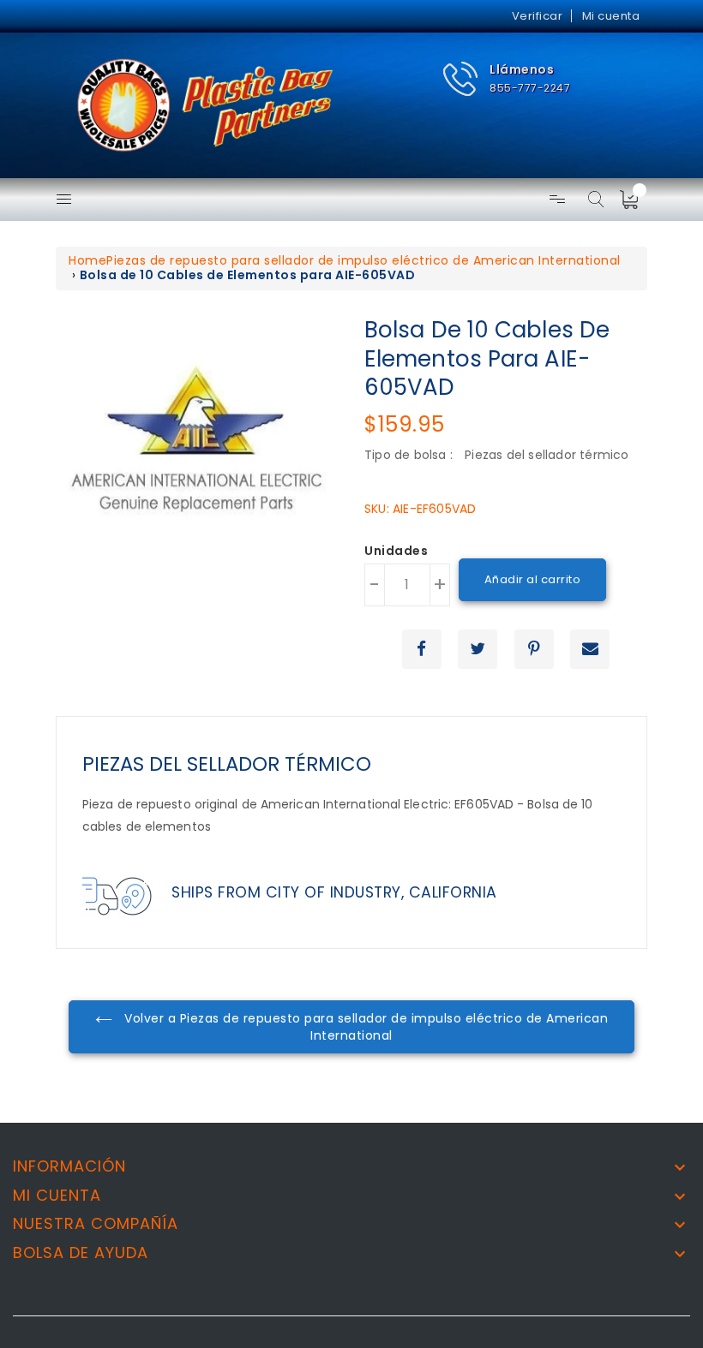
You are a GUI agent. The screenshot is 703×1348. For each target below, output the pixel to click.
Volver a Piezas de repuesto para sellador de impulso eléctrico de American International (365, 1027)
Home (87, 260)
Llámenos (522, 69)
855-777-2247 (530, 88)
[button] (506, 79)
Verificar (537, 16)
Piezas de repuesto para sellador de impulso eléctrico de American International (363, 260)
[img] (634, 199)
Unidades (396, 551)
